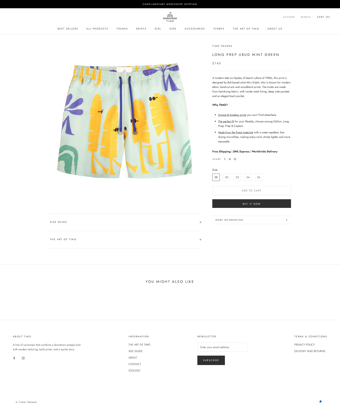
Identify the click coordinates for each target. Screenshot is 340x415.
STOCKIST (134, 371)
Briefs (141, 28)
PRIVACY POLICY (304, 345)
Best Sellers (68, 28)
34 (247, 177)
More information (229, 219)
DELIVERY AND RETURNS (309, 351)
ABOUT (132, 358)
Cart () (323, 17)
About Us (274, 28)
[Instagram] (23, 358)
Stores (219, 28)
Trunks (122, 28)
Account (289, 17)
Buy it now (252, 204)
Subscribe (211, 360)
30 (226, 177)
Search (306, 17)
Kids (173, 28)
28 (216, 177)
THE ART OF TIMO (63, 239)
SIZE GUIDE (58, 222)
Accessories (195, 28)
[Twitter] (230, 159)
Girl (158, 28)
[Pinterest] (235, 159)
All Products (97, 28)
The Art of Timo (246, 28)
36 (258, 177)
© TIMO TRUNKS (26, 402)
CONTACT (134, 364)
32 (237, 177)
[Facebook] (225, 159)
